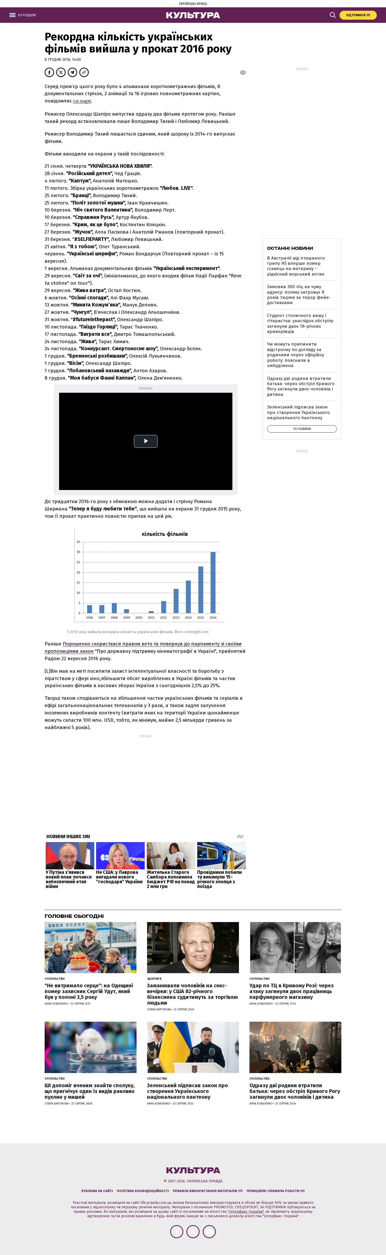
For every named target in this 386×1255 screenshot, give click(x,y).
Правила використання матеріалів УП (208, 1191)
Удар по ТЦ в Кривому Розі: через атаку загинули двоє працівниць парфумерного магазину (291, 991)
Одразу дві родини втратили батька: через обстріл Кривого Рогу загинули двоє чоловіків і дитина (301, 386)
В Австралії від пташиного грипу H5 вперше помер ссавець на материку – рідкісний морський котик (296, 266)
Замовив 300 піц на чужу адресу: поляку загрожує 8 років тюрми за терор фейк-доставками (298, 294)
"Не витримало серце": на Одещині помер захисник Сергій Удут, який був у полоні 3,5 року (89, 991)
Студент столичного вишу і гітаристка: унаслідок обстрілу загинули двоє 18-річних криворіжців (300, 323)
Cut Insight (82, 101)
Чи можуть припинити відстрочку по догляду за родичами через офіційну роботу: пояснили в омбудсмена (295, 354)
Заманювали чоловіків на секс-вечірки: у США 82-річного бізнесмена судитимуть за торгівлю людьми (192, 994)
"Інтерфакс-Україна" (246, 1211)
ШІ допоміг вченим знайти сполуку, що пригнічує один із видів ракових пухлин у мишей (90, 1091)
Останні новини (290, 248)
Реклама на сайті (97, 1191)
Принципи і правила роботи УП (276, 1191)
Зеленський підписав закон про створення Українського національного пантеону (298, 412)
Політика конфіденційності (143, 1191)
